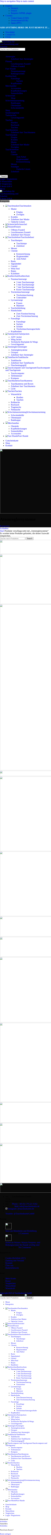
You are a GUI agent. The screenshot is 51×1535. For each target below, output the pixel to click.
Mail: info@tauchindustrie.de (26, 1206)
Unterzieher (21, 297)
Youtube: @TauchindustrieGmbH (19, 1213)
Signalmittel (16, 264)
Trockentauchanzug (24, 295)
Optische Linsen (23, 169)
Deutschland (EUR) (19, 20)
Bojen (13, 152)
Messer (14, 164)
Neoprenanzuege (18, 71)
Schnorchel (10, 96)
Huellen (14, 122)
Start (2, 531)
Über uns (9, 1265)
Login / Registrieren (12, 1515)
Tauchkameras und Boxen (22, 384)
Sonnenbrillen (17, 93)
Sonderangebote (12, 113)
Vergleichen (10, 1283)
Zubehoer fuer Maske (20, 144)
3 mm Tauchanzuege (25, 282)
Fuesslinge (15, 78)
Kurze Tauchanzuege (25, 289)
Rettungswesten (17, 73)
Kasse (8, 1281)
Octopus (14, 352)
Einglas (14, 137)
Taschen (9, 120)
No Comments (24, 1247)
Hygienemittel (22, 159)
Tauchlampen (16, 240)
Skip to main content (25, 1)
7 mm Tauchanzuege (25, 287)
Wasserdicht (16, 394)
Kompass (15, 378)
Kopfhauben (16, 83)
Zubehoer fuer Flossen (20, 235)
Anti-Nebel (21, 157)
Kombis (14, 140)
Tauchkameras (11, 130)
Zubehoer (15, 171)
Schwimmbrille (17, 108)
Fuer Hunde (10, 69)
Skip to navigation (8, 1)
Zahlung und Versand (14, 1260)
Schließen (4, 528)
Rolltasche (15, 402)
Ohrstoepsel (16, 105)
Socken (19, 81)
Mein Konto (10, 1278)
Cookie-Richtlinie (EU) (15, 1258)
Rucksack (15, 125)
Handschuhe (16, 310)
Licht (13, 389)
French (14, 11)
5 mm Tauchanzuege (25, 285)
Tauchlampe (21, 243)
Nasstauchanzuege (19, 279)
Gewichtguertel (17, 118)
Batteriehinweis (12, 1268)
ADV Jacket (16, 337)
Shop (13, 98)
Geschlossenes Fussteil (20, 64)
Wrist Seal (15, 268)
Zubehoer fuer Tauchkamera (23, 132)
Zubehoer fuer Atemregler (22, 59)
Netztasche (15, 409)
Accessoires (16, 88)
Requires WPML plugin (21, 13)
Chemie (14, 154)
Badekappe (16, 103)
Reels (13, 261)
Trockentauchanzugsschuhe (28, 329)
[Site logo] (10, 46)
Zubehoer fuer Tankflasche (22, 363)
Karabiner (15, 273)
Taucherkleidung (18, 308)
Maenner (20, 305)
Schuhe (19, 326)
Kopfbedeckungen (19, 91)
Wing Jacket (16, 339)
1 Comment (23, 1233)
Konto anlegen (5, 1534)
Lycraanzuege (17, 300)
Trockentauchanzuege (20, 292)
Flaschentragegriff (18, 365)
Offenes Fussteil (18, 66)
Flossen (8, 61)
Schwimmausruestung (14, 100)
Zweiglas (15, 147)
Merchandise (10, 86)
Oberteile (15, 426)
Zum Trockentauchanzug (27, 316)
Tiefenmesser (16, 376)
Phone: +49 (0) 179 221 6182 (24, 1204)
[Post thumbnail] (8, 1228)
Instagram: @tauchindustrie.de (21, 1209)
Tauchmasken (11, 135)
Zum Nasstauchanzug (25, 313)
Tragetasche (16, 407)
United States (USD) (20, 18)
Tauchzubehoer (12, 149)
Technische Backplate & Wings (24, 342)
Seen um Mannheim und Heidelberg (21, 1231)
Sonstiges (15, 166)
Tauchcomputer (17, 373)
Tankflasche (16, 360)
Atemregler (10, 56)
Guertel (14, 266)
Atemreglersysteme (19, 350)
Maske (14, 142)
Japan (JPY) (16, 23)
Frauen (19, 303)
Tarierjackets (10, 115)
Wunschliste (10, 1286)
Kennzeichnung (23, 162)
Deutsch (14, 8)
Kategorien (5, 526)
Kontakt (8, 1263)
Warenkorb (10, 1288)
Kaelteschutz (10, 76)
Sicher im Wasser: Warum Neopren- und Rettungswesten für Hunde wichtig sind (22, 1243)
